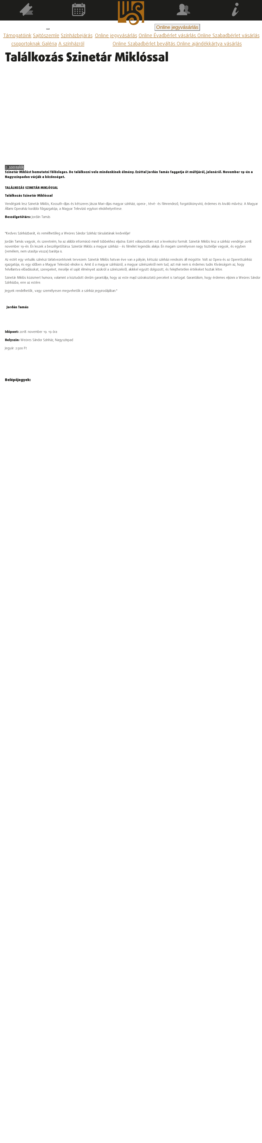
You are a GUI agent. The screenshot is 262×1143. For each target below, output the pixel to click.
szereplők (16, 167)
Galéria (49, 44)
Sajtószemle (46, 36)
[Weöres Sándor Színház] (131, 14)
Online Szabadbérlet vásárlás (228, 36)
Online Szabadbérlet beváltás (145, 44)
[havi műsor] (78, 10)
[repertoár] (26, 10)
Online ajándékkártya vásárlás (209, 44)
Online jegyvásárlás (116, 36)
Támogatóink (17, 36)
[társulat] (183, 10)
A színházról (71, 44)
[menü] (48, 29)
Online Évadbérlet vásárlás (168, 36)
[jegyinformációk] (236, 10)
